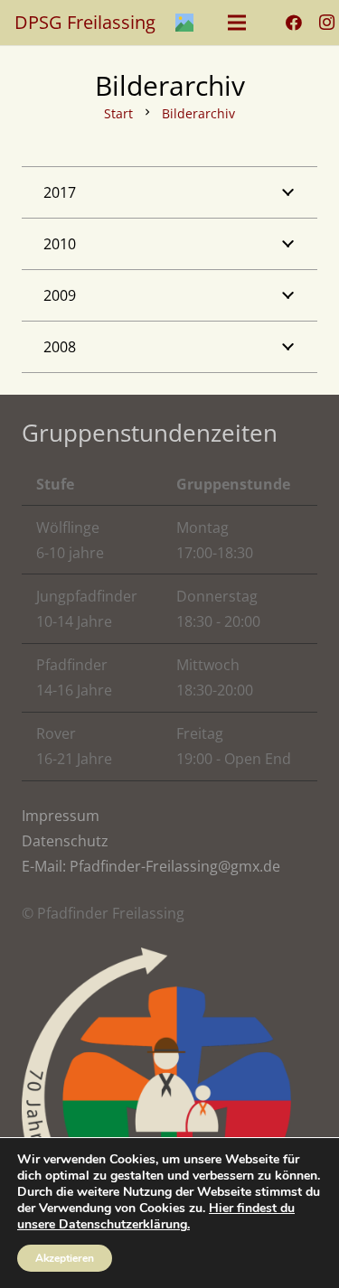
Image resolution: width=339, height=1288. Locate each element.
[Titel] (184, 23)
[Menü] (237, 22)
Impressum (60, 816)
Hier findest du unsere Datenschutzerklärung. (156, 1216)
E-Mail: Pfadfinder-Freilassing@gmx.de (151, 866)
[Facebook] (294, 22)
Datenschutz (65, 841)
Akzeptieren (64, 1258)
